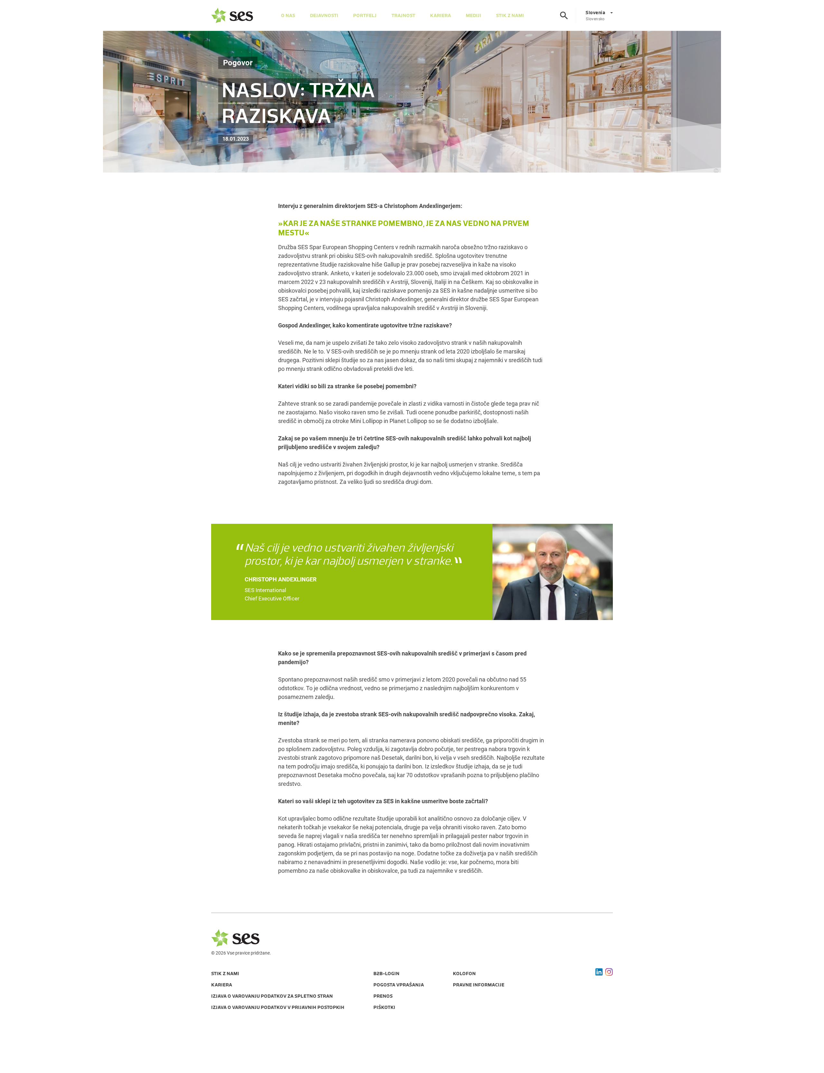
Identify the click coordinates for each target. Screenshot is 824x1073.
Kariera (440, 15)
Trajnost (403, 15)
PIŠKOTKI (384, 1007)
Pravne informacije (478, 985)
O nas (288, 15)
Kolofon (464, 973)
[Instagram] (609, 972)
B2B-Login (386, 973)
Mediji (473, 15)
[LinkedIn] (599, 971)
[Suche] (564, 15)
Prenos (383, 996)
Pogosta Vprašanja (398, 985)
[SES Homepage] (232, 15)
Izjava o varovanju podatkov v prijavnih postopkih (277, 1007)
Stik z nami (510, 15)
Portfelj (365, 15)
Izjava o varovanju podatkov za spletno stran (272, 996)
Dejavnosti (324, 15)
